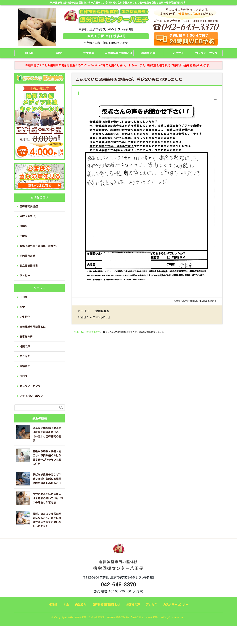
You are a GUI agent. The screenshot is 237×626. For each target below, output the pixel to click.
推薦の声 (25, 346)
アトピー (25, 275)
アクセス (178, 53)
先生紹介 (88, 53)
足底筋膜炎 (102, 311)
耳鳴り (23, 226)
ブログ (23, 376)
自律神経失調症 (29, 206)
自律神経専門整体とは (118, 53)
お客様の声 (148, 53)
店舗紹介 (25, 366)
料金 (59, 53)
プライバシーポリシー (33, 396)
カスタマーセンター (207, 53)
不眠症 (23, 236)
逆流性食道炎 (27, 255)
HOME (29, 53)
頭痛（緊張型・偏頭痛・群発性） (39, 246)
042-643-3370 (118, 584)
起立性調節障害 (29, 265)
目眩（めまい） (29, 216)
